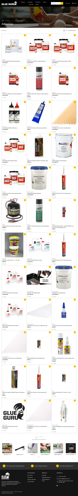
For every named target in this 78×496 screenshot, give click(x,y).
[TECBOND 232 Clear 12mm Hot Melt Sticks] (14, 343)
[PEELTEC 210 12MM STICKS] (39, 277)
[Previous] (2, 449)
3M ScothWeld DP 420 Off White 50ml (36, 358)
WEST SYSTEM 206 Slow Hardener (10, 325)
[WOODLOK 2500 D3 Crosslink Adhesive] (39, 46)
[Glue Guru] (9, 3)
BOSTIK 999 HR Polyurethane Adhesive (11, 61)
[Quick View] (25, 38)
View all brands (30, 481)
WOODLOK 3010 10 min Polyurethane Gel (61, 193)
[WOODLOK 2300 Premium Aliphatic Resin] (14, 178)
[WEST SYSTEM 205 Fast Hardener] (14, 277)
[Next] (76, 449)
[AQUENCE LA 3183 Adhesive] (63, 277)
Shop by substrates (31, 479)
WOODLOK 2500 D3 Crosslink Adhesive (36, 61)
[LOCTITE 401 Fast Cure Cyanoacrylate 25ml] (63, 310)
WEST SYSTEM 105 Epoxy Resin (34, 260)
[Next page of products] (43, 437)
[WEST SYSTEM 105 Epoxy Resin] (39, 245)
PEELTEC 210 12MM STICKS (33, 292)
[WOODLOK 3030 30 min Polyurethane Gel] (63, 245)
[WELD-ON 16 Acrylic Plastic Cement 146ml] (39, 112)
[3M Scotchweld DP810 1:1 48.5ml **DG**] (63, 377)
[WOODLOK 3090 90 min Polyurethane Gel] (39, 377)
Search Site (30, 475)
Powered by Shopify (18, 491)
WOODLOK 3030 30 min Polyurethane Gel (61, 260)
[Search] (61, 3)
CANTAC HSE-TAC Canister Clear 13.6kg (11, 226)
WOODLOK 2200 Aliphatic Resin (9, 160)
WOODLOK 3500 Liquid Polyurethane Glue (62, 93)
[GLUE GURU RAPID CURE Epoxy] (14, 112)
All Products (30, 477)
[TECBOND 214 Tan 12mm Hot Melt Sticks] (63, 112)
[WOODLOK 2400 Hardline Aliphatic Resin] (63, 46)
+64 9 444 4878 (62, 476)
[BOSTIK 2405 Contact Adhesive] (63, 145)
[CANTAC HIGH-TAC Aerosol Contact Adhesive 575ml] (39, 78)
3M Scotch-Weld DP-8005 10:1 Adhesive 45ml (37, 160)
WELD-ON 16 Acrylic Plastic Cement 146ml (37, 128)
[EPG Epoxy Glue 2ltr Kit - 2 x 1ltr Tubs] (14, 245)
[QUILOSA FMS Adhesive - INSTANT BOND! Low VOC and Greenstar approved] (63, 211)
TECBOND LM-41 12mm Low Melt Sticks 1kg (37, 325)
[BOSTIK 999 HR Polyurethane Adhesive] (14, 46)
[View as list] (66, 30)
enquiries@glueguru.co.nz (64, 478)
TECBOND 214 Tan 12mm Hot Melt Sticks (61, 128)
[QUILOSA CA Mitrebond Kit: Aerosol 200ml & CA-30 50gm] (63, 343)
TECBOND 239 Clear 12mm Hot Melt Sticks (37, 426)
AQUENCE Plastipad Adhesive (34, 193)
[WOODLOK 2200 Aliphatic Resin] (14, 145)
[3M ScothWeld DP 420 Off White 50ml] (39, 343)
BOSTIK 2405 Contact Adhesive (59, 160)
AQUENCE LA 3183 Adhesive (58, 292)
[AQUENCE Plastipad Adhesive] (39, 178)
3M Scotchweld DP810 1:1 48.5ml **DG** (61, 392)
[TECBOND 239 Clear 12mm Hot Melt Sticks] (39, 411)
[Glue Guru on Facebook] (57, 486)
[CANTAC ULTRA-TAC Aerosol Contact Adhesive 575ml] (39, 211)
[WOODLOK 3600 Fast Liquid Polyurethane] (14, 78)
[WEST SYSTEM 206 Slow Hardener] (14, 310)
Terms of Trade (10, 492)
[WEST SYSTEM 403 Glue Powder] (14, 411)
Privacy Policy (4, 492)
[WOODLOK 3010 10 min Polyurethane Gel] (63, 178)
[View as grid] (64, 30)
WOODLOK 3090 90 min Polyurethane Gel (36, 392)
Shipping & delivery (46, 477)
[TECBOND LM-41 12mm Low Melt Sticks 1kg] (39, 310)
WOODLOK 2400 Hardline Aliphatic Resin (61, 61)
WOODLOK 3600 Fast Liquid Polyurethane (12, 93)
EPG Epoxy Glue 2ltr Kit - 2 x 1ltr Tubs (10, 260)
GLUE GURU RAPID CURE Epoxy (9, 128)
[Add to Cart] (25, 35)
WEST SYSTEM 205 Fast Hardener (10, 292)
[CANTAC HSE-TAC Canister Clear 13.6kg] (14, 211)
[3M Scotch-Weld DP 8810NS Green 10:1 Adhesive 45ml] (14, 377)
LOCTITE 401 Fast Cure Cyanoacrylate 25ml (62, 325)
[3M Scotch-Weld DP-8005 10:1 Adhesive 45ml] (39, 145)
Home (3, 20)
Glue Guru (11, 491)
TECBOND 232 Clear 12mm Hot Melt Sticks (12, 358)
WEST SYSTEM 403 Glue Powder (10, 426)
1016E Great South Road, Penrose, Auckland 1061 (66, 481)
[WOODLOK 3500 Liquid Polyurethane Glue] (63, 78)
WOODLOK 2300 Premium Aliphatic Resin (11, 193)
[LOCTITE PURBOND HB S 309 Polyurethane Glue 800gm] (63, 411)
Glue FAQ (44, 475)
